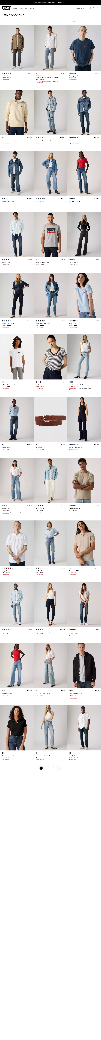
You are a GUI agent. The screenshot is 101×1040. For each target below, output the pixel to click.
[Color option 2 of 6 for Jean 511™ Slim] (5, 73)
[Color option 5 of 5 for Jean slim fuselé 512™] (10, 629)
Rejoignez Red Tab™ (80, 8)
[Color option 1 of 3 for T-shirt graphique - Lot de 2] (3, 382)
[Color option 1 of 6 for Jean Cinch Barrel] (36, 198)
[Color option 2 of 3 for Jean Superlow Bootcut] (72, 198)
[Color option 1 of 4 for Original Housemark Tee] (70, 506)
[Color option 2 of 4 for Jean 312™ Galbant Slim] (72, 629)
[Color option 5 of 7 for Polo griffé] (10, 568)
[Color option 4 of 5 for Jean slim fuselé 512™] (8, 629)
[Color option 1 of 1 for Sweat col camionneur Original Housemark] (3, 137)
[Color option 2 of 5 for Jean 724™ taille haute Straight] (38, 321)
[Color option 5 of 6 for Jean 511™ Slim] (10, 73)
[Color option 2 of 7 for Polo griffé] (5, 568)
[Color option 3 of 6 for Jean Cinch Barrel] (40, 198)
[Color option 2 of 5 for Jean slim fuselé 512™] (5, 629)
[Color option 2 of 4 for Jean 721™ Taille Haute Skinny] (38, 629)
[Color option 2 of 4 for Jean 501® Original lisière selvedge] (38, 137)
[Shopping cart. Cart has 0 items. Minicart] (97, 8)
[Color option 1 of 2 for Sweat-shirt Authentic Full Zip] (70, 691)
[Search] (90, 8)
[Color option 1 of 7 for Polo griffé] (3, 568)
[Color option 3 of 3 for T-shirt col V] (40, 382)
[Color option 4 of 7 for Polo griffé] (8, 568)
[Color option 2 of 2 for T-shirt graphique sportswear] (38, 260)
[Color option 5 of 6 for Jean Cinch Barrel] (44, 198)
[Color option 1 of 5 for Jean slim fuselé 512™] (3, 629)
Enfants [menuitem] (32, 8)
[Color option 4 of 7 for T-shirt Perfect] (76, 321)
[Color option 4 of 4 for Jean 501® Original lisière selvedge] (42, 137)
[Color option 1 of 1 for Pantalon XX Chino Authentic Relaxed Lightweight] (36, 73)
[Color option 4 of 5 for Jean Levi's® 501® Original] (8, 321)
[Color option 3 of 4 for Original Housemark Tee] (74, 506)
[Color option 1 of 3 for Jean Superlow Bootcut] (70, 198)
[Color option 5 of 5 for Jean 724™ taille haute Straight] (44, 321)
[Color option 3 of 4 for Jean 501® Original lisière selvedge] (40, 137)
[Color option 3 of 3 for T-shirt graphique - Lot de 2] (7, 382)
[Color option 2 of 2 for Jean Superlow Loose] (5, 691)
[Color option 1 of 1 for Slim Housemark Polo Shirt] (70, 568)
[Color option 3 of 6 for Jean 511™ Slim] (7, 73)
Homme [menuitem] (21, 8)
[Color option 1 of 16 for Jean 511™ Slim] (70, 137)
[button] (93, 8)
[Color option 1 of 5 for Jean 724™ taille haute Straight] (36, 321)
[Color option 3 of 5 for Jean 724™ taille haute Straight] (40, 321)
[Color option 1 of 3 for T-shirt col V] (36, 382)
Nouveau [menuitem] (15, 8)
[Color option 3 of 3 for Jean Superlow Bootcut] (74, 198)
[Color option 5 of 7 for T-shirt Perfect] (78, 321)
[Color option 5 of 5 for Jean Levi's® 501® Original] (10, 321)
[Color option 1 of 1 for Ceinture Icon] (36, 444)
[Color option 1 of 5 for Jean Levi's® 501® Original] (3, 321)
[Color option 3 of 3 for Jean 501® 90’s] (40, 568)
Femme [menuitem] (26, 8)
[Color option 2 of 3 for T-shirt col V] (38, 382)
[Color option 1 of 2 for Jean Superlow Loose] (3, 691)
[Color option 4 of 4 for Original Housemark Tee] (76, 506)
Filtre (8, 22)
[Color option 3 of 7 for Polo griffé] (7, 568)
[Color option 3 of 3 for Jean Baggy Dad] (7, 506)
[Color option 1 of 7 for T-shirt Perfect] (70, 321)
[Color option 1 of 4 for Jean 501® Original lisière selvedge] (36, 137)
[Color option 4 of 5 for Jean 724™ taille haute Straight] (42, 321)
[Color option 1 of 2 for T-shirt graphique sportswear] (36, 260)
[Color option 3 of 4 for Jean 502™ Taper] (7, 260)
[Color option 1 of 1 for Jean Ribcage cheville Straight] (36, 753)
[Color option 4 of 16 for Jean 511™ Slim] (76, 137)
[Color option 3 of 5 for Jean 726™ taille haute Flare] (74, 444)
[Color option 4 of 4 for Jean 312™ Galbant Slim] (76, 629)
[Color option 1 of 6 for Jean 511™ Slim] (3, 73)
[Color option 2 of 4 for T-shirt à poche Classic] (72, 73)
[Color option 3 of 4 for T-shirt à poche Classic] (74, 73)
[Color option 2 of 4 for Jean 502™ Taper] (5, 260)
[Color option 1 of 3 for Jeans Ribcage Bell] (70, 260)
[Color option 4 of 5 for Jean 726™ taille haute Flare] (76, 444)
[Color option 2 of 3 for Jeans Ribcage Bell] (72, 260)
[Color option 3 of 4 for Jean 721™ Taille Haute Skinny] (40, 629)
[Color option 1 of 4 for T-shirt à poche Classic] (70, 73)
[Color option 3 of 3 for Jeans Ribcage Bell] (74, 260)
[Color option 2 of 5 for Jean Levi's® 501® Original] (5, 321)
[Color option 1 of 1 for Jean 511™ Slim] (70, 753)
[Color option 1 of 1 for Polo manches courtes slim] (3, 753)
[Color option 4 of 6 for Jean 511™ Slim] (8, 73)
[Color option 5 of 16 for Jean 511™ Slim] (78, 137)
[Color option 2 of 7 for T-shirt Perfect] (72, 321)
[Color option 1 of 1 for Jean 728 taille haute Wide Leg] (36, 691)
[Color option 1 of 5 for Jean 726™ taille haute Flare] (70, 444)
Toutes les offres (62, 2)
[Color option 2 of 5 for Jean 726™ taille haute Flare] (72, 444)
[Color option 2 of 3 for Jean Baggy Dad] (5, 506)
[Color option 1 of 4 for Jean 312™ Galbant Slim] (70, 629)
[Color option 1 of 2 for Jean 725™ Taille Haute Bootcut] (70, 382)
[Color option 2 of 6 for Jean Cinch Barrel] (38, 198)
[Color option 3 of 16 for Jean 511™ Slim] (74, 137)
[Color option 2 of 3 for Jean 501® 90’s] (38, 568)
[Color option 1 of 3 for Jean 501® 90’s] (36, 568)
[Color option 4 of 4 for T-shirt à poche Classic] (76, 73)
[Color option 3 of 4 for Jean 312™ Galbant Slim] (74, 629)
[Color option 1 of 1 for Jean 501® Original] (3, 444)
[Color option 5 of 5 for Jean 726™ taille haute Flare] (78, 444)
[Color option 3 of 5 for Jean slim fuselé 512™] (7, 629)
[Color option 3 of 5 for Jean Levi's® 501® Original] (7, 321)
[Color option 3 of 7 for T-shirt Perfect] (74, 321)
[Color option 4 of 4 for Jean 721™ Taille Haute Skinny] (42, 629)
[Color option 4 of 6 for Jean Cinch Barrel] (42, 198)
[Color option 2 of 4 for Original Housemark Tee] (72, 506)
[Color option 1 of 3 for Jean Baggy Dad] (3, 506)
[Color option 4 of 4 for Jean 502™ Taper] (8, 260)
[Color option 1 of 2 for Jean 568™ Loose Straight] (3, 198)
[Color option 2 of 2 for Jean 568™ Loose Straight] (5, 198)
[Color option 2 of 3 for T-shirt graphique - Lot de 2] (5, 382)
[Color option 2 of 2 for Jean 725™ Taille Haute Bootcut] (72, 382)
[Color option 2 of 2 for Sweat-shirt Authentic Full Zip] (72, 691)
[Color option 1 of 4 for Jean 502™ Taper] (3, 260)
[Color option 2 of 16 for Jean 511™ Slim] (72, 137)
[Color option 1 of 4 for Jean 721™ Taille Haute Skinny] (36, 629)
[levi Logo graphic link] (6, 8)
